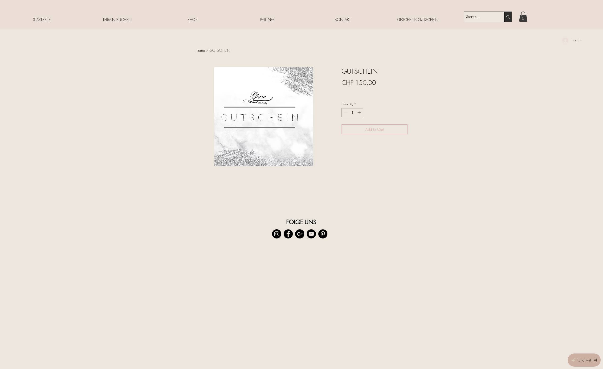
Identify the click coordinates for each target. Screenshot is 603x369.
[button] (523, 17)
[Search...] (508, 17)
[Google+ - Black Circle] (299, 233)
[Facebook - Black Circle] (288, 233)
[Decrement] (345, 112)
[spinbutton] (352, 112)
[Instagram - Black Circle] (276, 233)
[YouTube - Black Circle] (311, 233)
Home (200, 50)
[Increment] (360, 112)
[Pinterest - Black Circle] (322, 233)
